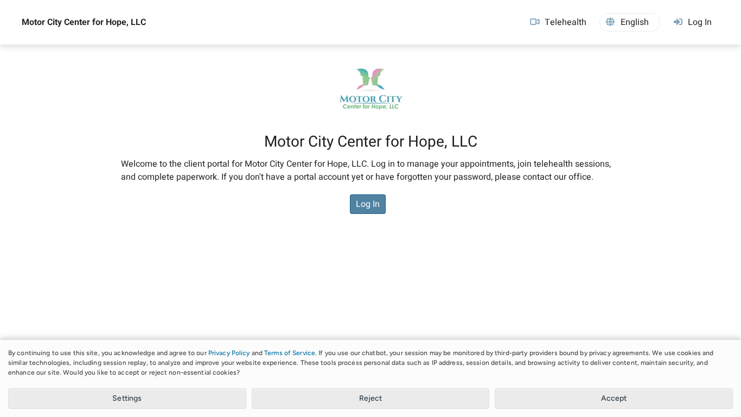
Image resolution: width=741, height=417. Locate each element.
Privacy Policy (229, 353)
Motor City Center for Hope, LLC (84, 22)
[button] (629, 22)
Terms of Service (289, 353)
